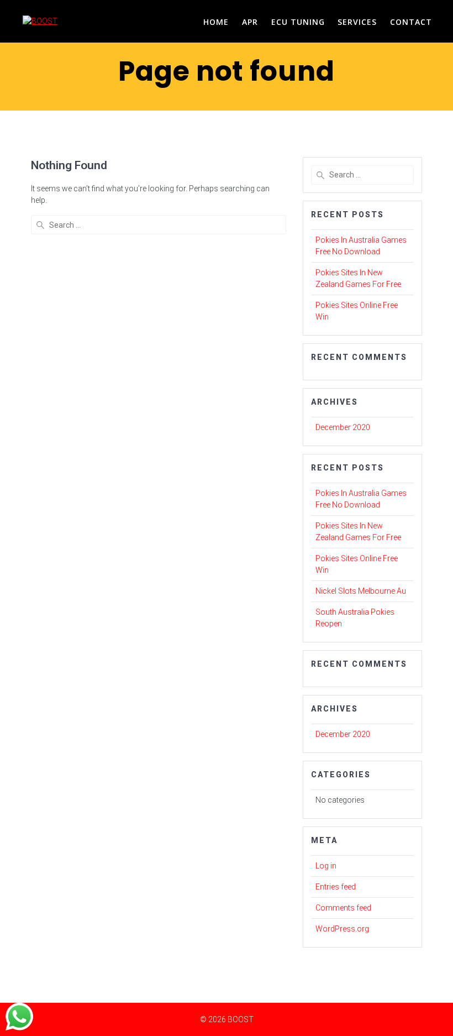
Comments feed (343, 907)
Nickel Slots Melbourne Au (360, 591)
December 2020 (342, 427)
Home (216, 22)
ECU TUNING (298, 22)
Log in (325, 865)
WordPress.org (342, 928)
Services (357, 22)
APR (250, 22)
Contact (411, 22)
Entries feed (335, 886)
